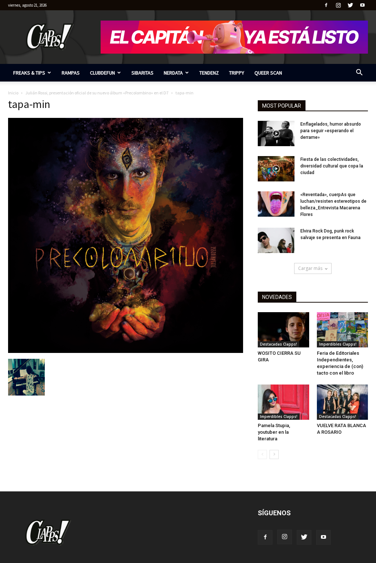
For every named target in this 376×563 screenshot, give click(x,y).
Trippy (236, 72)
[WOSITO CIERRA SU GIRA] (283, 329)
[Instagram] (338, 5)
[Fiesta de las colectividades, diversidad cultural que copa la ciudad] (276, 168)
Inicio (13, 92)
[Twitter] (350, 5)
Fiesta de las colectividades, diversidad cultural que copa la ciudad (331, 166)
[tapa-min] (125, 351)
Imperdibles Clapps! (338, 344)
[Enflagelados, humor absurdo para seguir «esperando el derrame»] (276, 133)
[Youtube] (362, 5)
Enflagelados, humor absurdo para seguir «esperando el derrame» (330, 131)
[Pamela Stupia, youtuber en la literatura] (283, 402)
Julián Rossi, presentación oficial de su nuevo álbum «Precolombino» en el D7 (97, 92)
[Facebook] (326, 5)
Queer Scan (268, 72)
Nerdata (173, 72)
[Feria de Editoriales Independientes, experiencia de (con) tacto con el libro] (342, 329)
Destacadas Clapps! (278, 344)
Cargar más (310, 268)
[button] (359, 73)
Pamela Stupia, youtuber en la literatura (274, 432)
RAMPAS (71, 72)
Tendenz (209, 72)
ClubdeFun (102, 72)
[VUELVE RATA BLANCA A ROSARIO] (342, 402)
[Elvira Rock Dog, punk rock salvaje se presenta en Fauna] (276, 240)
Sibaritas (142, 72)
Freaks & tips (29, 72)
